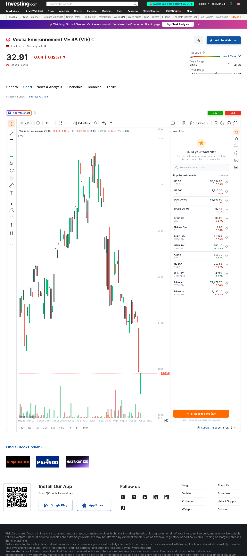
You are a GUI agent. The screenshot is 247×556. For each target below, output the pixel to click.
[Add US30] (226, 182)
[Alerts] (236, 139)
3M (45, 427)
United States (73, 17)
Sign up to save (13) (203, 413)
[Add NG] (226, 228)
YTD (61, 427)
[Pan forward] (98, 413)
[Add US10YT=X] (226, 274)
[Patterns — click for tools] (11, 170)
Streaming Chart (15, 96)
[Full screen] (235, 123)
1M (37, 427)
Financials (74, 87)
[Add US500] (226, 192)
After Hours (105, 17)
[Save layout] (184, 123)
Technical (94, 87)
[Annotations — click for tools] (11, 193)
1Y (70, 427)
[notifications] (231, 3)
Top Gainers (206, 17)
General (12, 87)
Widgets (187, 509)
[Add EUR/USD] (226, 238)
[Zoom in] (88, 413)
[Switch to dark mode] (222, 123)
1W (29, 427)
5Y (77, 427)
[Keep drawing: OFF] (11, 210)
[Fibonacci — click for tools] (11, 155)
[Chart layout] (173, 123)
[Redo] (110, 123)
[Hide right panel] (169, 275)
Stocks (13, 17)
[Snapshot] (216, 123)
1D (22, 427)
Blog (185, 485)
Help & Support (227, 501)
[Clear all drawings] (11, 243)
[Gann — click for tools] (11, 163)
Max (85, 427)
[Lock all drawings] (11, 217)
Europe (166, 17)
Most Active (222, 17)
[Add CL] (226, 210)
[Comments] (236, 160)
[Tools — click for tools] (11, 185)
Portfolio (187, 501)
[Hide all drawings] (11, 224)
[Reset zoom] (104, 413)
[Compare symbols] (38, 123)
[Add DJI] (226, 201)
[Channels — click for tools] (11, 140)
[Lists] (236, 146)
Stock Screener (152, 11)
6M (53, 427)
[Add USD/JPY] (226, 247)
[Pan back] (93, 413)
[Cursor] (11, 123)
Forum (112, 87)
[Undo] (104, 123)
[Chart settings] (229, 123)
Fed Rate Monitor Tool (185, 17)
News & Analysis (49, 87)
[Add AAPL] (226, 256)
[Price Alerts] (95, 123)
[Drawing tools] (18, 275)
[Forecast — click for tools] (11, 178)
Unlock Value (229, 56)
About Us (223, 485)
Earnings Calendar (53, 17)
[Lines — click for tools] (11, 133)
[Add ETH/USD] (226, 293)
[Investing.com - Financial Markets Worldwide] (21, 4)
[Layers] (11, 233)
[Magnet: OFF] (11, 202)
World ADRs (134, 17)
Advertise (224, 493)
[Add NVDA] (226, 265)
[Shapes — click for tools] (11, 148)
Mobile (186, 493)
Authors (222, 509)
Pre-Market (89, 17)
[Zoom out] (83, 413)
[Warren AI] (236, 167)
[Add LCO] (226, 219)
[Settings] (166, 420)
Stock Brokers (151, 17)
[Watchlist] (236, 132)
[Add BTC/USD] (226, 283)
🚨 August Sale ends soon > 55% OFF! (171, 4)
